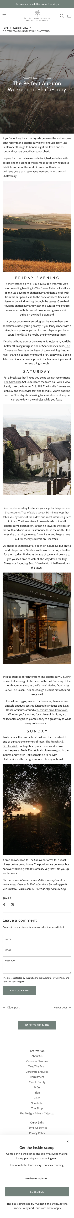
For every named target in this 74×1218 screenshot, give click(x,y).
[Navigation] (4, 15)
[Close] (67, 1141)
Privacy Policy (58, 977)
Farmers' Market (46, 685)
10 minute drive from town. (52, 710)
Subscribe (37, 1191)
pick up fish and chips (41, 330)
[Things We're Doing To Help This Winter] (70, 1007)
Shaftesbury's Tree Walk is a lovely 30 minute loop (35, 512)
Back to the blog (37, 1025)
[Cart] (69, 16)
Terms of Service (11, 981)
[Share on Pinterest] (12, 905)
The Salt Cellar (12, 382)
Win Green (41, 288)
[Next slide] (71, 4)
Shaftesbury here (38, 884)
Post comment (19, 990)
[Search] (62, 16)
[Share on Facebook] (4, 905)
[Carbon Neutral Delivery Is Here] (4, 1007)
